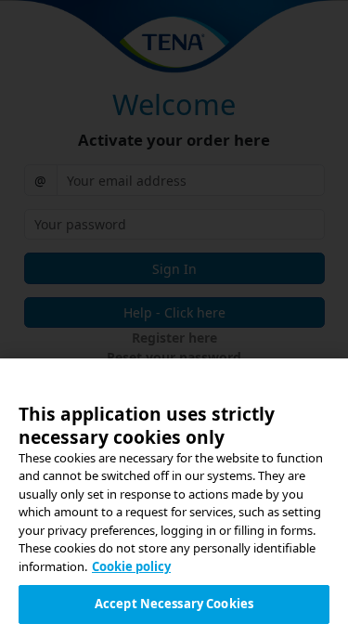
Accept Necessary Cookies (174, 603)
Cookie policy (131, 566)
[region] (174, 497)
